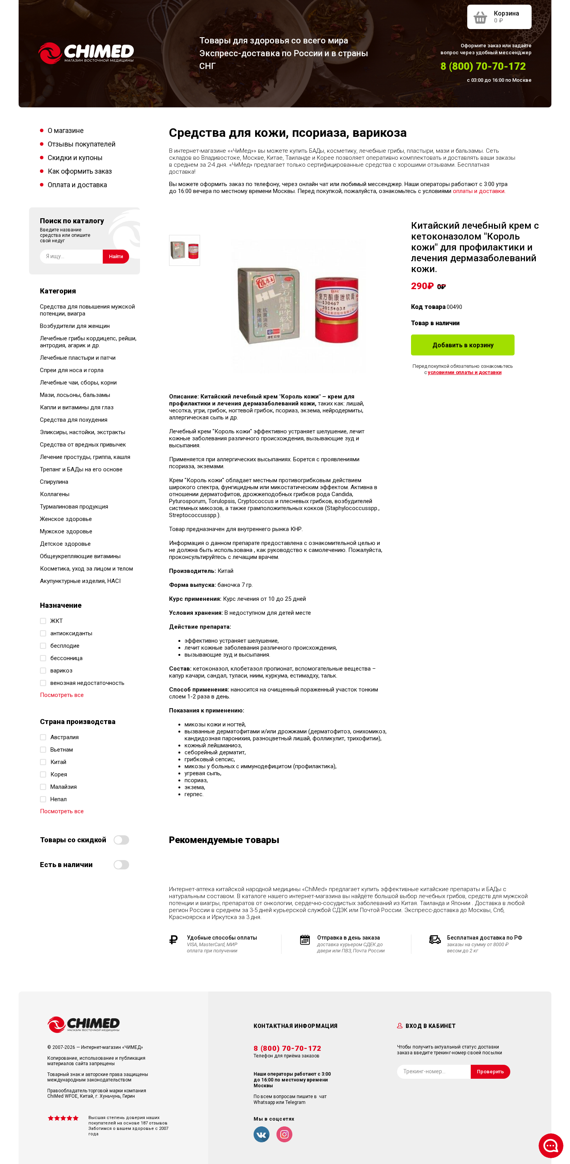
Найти (116, 256)
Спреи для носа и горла (72, 370)
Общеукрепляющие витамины (80, 556)
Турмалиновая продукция (74, 506)
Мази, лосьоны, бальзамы (75, 394)
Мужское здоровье (66, 531)
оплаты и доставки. (479, 191)
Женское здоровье (66, 519)
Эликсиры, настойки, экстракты (82, 432)
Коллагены (54, 494)
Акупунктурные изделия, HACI (80, 581)
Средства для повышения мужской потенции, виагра (87, 310)
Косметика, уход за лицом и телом (86, 568)
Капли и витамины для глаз (77, 407)
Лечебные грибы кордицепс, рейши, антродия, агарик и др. (88, 342)
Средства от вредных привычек (83, 444)
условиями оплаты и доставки (464, 372)
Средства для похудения (73, 419)
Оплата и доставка (77, 185)
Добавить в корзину (463, 345)
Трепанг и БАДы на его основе (81, 469)
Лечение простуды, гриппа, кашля (85, 457)
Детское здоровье (65, 543)
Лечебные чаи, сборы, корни (78, 382)
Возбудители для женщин (75, 325)
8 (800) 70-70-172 (483, 66)
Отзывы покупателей (82, 144)
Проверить (490, 1071)
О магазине (66, 130)
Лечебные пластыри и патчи (78, 357)
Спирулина (54, 481)
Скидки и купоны (75, 157)
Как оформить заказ (80, 171)
